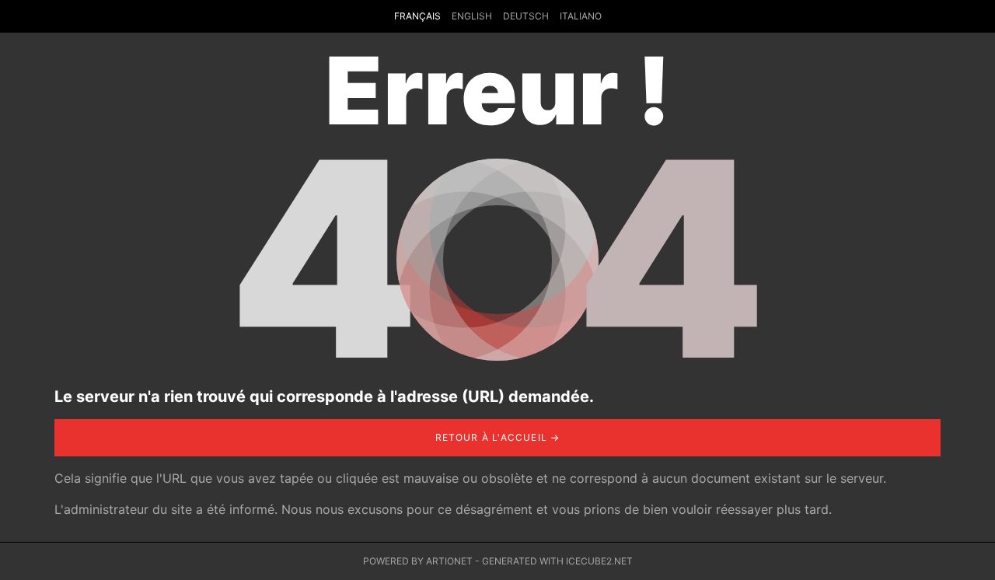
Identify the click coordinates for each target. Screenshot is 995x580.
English (472, 16)
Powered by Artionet (418, 561)
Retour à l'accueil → (497, 437)
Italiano (581, 16)
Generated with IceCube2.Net (557, 561)
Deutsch (526, 16)
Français (417, 16)
